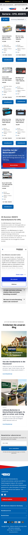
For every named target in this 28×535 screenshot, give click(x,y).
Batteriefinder (14, 165)
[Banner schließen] (25, 249)
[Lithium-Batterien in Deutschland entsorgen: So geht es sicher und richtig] (14, 392)
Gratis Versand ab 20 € (7, 4)
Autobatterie (6, 359)
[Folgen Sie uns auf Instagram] (2, 495)
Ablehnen (14, 284)
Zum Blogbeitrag (7, 374)
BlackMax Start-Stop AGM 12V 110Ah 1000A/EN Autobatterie (20, 79)
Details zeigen (19, 274)
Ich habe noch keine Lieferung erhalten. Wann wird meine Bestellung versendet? (12, 292)
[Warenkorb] (26, 9)
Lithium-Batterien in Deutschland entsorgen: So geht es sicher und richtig (14, 412)
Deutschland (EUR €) (13, 532)
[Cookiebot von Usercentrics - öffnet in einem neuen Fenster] (17, 250)
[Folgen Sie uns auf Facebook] (5, 495)
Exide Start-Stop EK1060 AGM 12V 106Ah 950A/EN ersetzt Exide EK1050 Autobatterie (20, 120)
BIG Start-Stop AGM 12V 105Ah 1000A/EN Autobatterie (20, 37)
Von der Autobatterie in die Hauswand (14, 362)
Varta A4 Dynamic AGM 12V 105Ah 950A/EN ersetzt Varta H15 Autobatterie (7, 37)
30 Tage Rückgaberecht (21, 4)
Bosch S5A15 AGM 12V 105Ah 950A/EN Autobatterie (7, 184)
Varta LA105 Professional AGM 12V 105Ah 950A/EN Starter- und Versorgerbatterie (7, 78)
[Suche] (23, 9)
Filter (6, 19)
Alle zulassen (14, 279)
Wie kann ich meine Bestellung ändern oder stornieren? (12, 300)
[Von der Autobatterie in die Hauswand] (14, 344)
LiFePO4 (4, 407)
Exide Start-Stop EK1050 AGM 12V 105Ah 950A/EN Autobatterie (6, 120)
